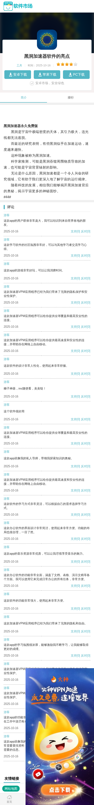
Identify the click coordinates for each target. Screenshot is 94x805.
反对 (84, 231)
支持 (74, 231)
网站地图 (11, 788)
